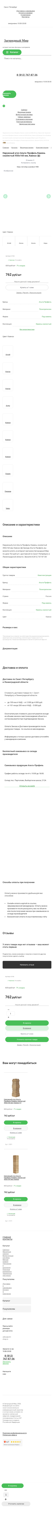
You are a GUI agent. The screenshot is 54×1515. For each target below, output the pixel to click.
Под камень (46, 317)
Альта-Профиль (45, 302)
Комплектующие (44, 575)
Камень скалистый (43, 324)
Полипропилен (45, 309)
